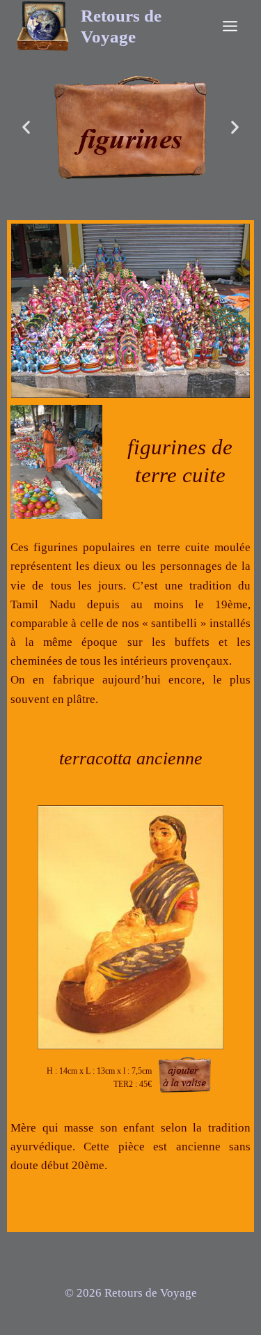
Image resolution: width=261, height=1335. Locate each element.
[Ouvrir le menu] (229, 25)
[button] (26, 127)
